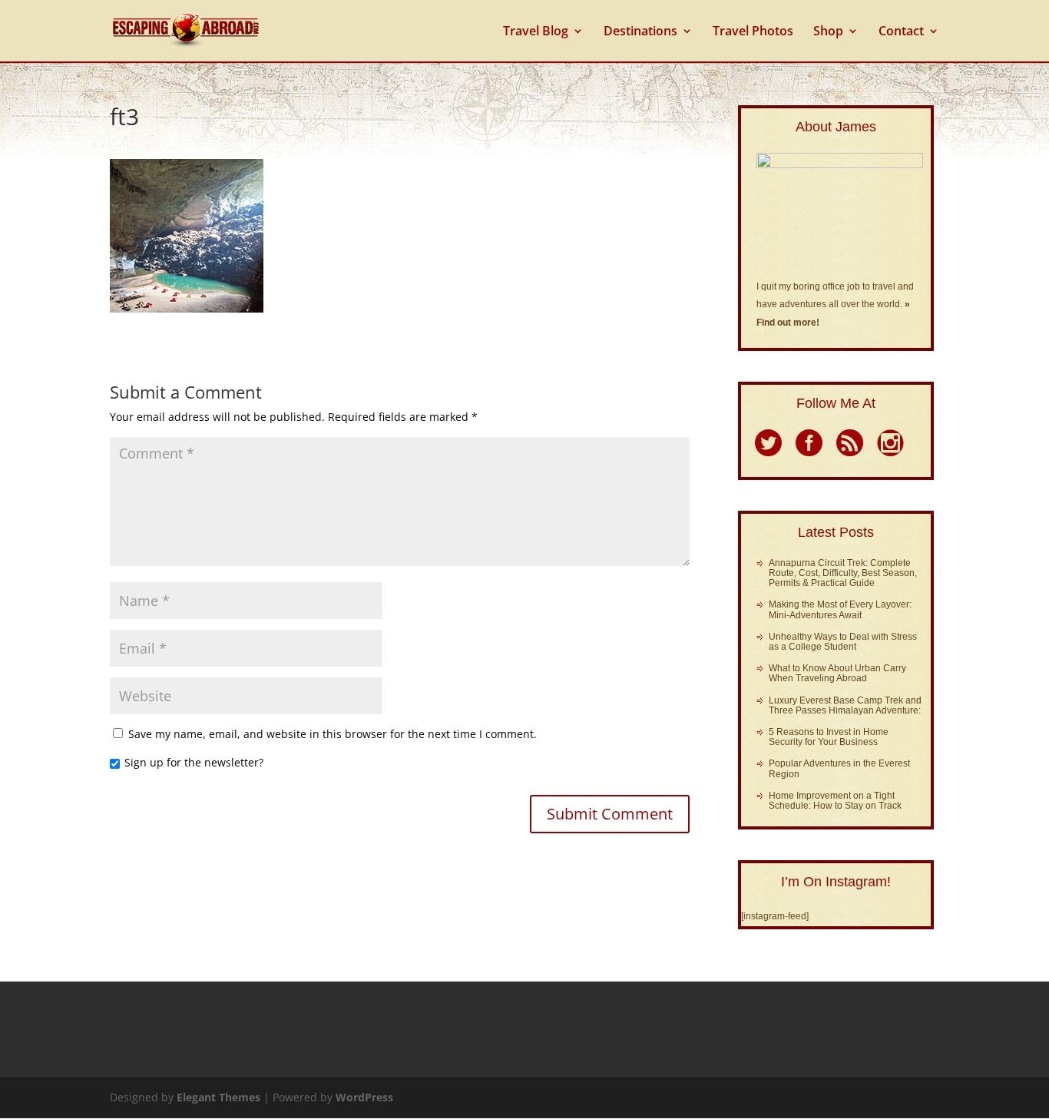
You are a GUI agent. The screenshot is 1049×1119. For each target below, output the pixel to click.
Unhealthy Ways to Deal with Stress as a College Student (843, 641)
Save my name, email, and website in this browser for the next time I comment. (332, 734)
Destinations (640, 32)
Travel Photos (753, 32)
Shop (828, 32)
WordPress (364, 1097)
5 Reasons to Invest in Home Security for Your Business (829, 737)
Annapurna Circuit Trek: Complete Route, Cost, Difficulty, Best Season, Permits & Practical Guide (843, 573)
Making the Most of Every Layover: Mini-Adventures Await (840, 609)
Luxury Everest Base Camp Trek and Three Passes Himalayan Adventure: (845, 705)
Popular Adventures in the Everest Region (839, 768)
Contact (901, 32)
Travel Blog (535, 32)
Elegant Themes (218, 1097)
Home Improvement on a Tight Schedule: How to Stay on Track (835, 800)
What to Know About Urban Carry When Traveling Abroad (837, 673)
